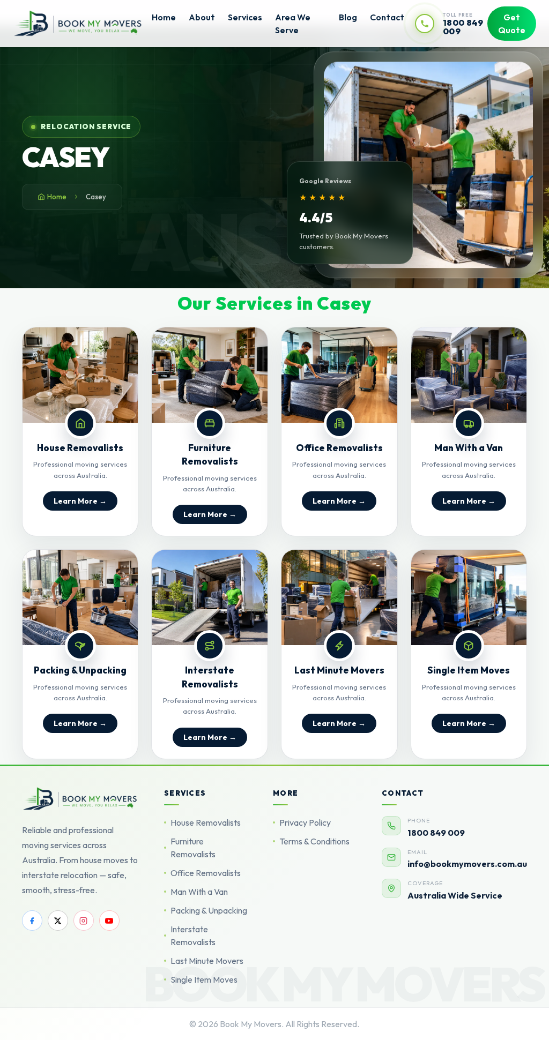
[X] (58, 920)
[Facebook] (32, 920)
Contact (387, 17)
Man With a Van (199, 891)
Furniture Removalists (193, 847)
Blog (348, 17)
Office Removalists (205, 872)
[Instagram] (83, 920)
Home (164, 17)
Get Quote (511, 23)
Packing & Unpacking (208, 910)
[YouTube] (109, 920)
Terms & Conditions (314, 841)
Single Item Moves (204, 979)
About (202, 17)
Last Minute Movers (206, 960)
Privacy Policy (305, 822)
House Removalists (205, 822)
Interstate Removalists (193, 935)
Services (245, 17)
